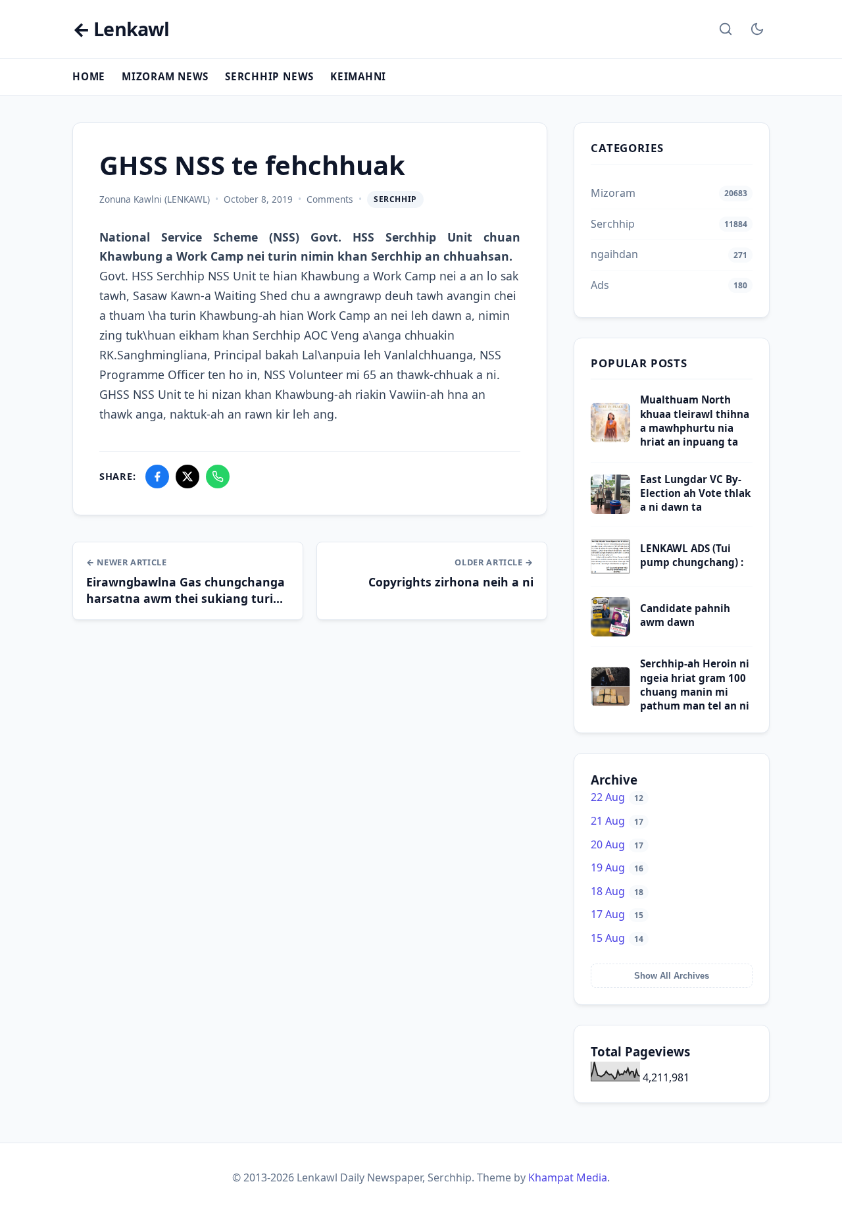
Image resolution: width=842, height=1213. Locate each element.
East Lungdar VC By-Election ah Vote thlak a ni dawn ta (695, 493)
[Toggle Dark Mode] (757, 28)
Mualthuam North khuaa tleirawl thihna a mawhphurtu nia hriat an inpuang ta (694, 420)
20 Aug (617, 844)
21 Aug (617, 820)
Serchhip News (269, 76)
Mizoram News (165, 76)
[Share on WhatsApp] (218, 476)
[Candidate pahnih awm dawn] (610, 632)
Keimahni (358, 76)
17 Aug (617, 914)
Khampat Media (567, 1177)
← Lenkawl (120, 29)
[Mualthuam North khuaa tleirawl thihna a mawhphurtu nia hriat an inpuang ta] (610, 438)
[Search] (725, 28)
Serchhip (395, 199)
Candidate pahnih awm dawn (685, 615)
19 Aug (617, 867)
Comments (330, 199)
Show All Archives (671, 976)
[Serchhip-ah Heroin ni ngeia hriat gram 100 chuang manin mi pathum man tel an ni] (610, 702)
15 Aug (617, 938)
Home (88, 76)
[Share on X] (187, 476)
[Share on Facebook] (157, 476)
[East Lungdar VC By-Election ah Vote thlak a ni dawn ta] (610, 510)
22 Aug (617, 797)
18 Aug (617, 891)
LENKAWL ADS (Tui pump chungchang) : (691, 555)
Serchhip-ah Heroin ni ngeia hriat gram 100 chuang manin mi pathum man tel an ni (694, 684)
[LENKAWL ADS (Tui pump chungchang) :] (610, 572)
